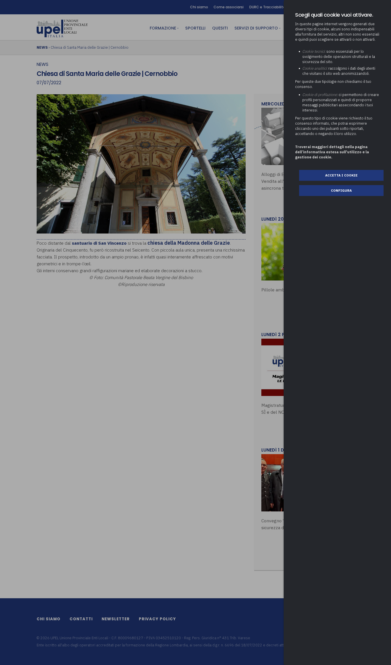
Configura (341, 190)
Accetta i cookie (341, 175)
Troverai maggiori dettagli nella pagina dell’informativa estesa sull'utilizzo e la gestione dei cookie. (332, 152)
